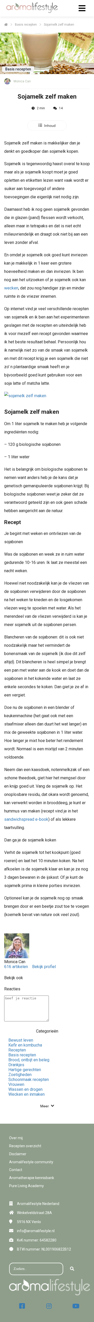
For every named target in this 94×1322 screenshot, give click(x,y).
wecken (11, 288)
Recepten (17, 1050)
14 (61, 108)
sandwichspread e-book (26, 819)
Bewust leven (20, 1040)
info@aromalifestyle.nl (36, 1231)
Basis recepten (22, 1054)
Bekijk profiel (44, 966)
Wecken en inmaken (26, 1094)
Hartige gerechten (24, 1069)
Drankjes (16, 1064)
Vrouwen (16, 1084)
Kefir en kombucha (25, 1045)
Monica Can (22, 81)
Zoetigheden (20, 1074)
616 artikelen (16, 966)
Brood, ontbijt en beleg (28, 1059)
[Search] (72, 1269)
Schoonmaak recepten (28, 1079)
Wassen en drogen (25, 1089)
